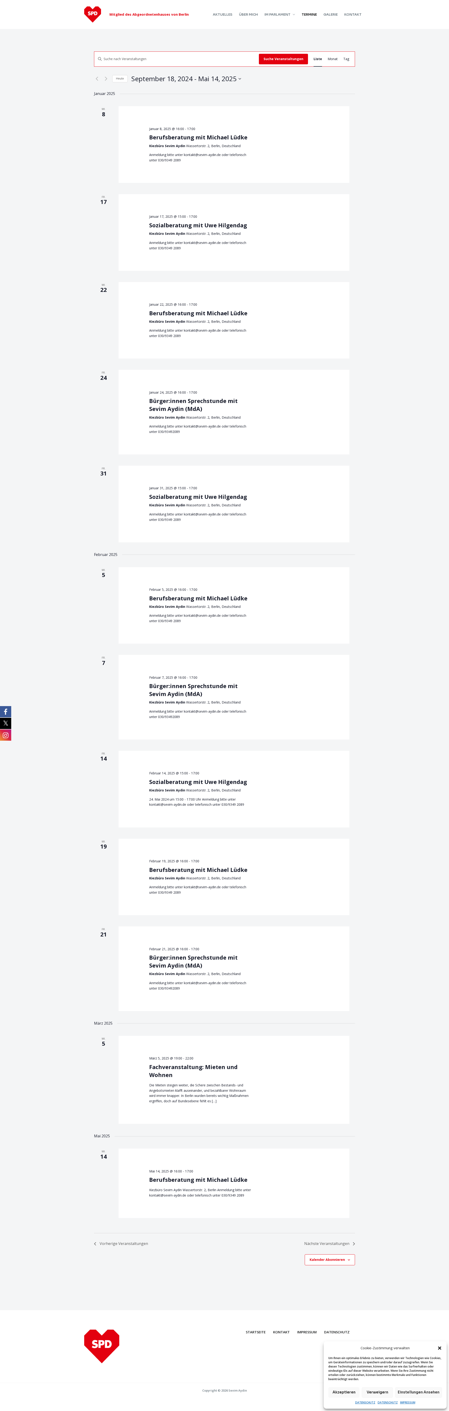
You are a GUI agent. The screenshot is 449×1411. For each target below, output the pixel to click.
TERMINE (309, 14)
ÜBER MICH (248, 14)
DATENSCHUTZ (365, 1402)
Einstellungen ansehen (418, 1392)
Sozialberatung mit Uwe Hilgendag (198, 225)
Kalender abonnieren (327, 1259)
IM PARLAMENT (277, 14)
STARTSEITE (256, 1332)
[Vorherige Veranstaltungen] (97, 79)
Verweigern (377, 1392)
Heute (120, 78)
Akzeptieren (344, 1392)
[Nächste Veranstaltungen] (106, 79)
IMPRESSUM (407, 1402)
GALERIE (330, 14)
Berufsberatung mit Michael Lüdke (198, 137)
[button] (439, 1348)
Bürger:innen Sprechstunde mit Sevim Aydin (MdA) (193, 405)
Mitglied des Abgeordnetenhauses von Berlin (149, 14)
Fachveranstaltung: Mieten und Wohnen (193, 1071)
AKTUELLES (222, 14)
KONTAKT (353, 14)
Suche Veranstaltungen (283, 59)
